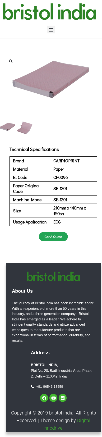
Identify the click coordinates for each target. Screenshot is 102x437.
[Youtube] (53, 398)
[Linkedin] (63, 398)
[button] (51, 29)
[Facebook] (44, 398)
